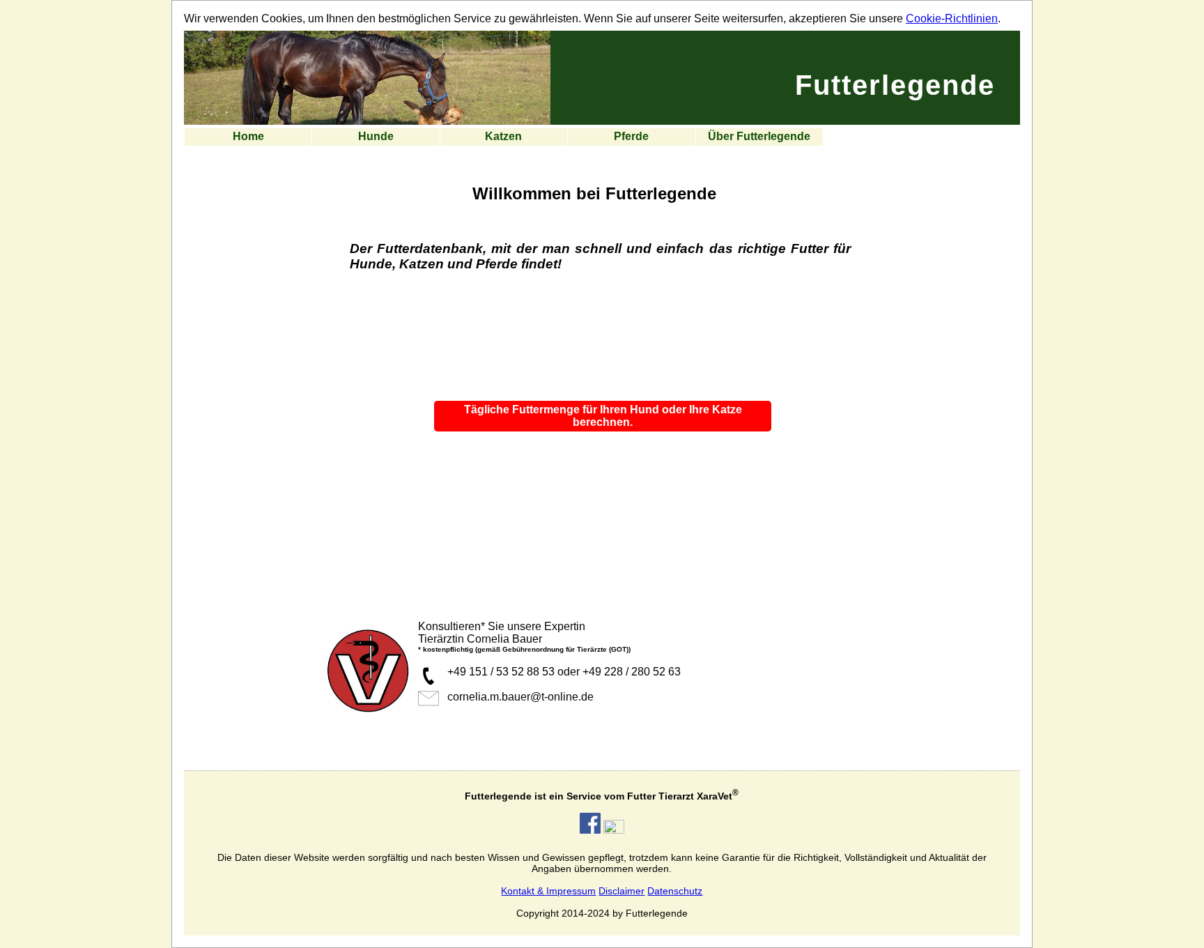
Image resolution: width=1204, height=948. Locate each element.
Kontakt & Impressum (548, 890)
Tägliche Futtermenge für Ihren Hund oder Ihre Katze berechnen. (603, 416)
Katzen (503, 136)
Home (248, 136)
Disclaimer (622, 890)
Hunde (376, 136)
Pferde (631, 136)
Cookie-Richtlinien (952, 18)
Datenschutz (674, 890)
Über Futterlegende (759, 136)
